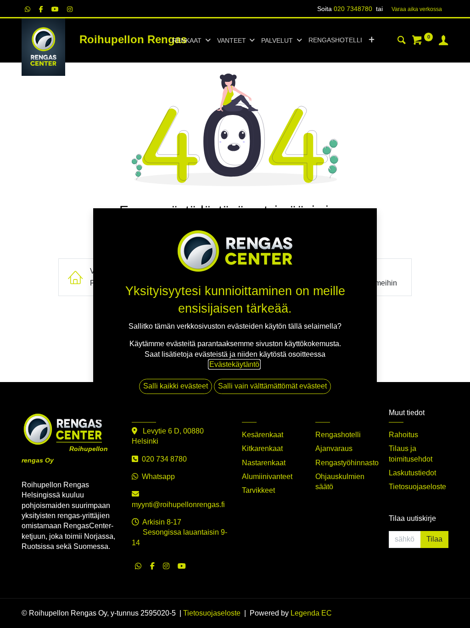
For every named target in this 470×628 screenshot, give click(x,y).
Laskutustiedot (412, 473)
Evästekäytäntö (234, 364)
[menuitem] (335, 40)
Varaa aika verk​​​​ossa (417, 9)
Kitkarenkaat (262, 448)
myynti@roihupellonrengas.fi (178, 504)
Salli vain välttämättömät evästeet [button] (272, 386)
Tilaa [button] (434, 539)
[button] (371, 40)
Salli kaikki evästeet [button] (175, 386)
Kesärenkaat (262, 435)
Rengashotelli (338, 435)
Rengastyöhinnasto (347, 463)
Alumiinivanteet (267, 476)
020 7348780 (353, 8)
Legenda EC (311, 613)
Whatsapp (158, 476)
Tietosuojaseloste (417, 487)
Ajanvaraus (333, 448)
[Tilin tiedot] (443, 41)
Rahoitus (403, 435)
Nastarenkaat (263, 463)
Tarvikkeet (258, 490)
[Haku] (402, 41)
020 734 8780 (164, 459)
